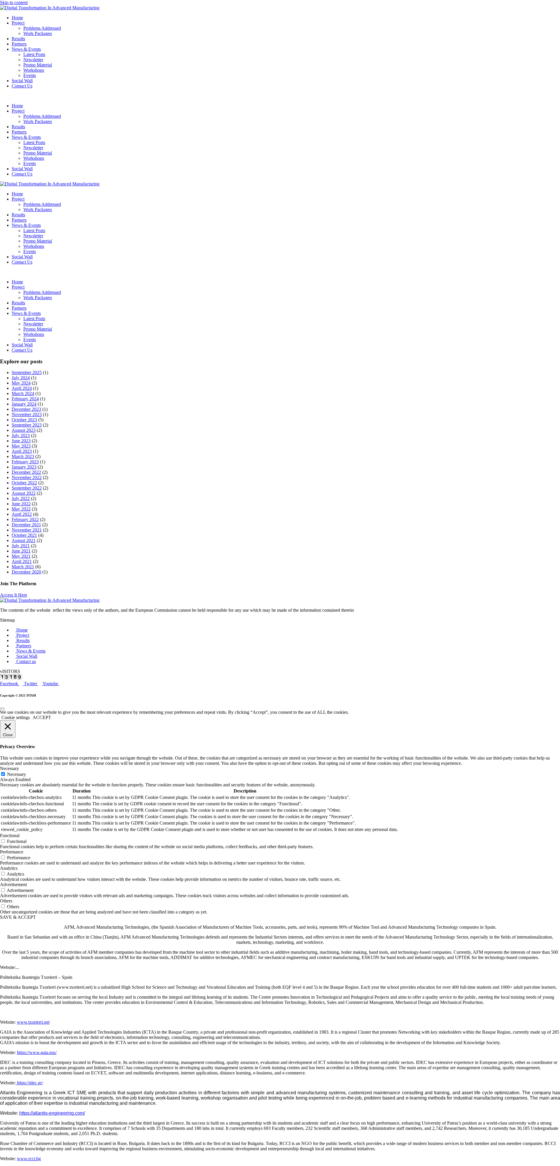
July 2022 (21, 498)
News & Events (26, 49)
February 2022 (25, 519)
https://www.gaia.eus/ (37, 1052)
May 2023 (21, 445)
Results (18, 38)
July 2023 (21, 435)
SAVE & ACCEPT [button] (18, 917)
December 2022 (26, 472)
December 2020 (26, 571)
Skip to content (14, 2)
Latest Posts (34, 54)
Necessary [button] (9, 768)
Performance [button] (11, 851)
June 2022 (21, 503)
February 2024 (25, 398)
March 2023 (23, 456)
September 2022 (27, 487)
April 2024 (22, 388)
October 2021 (24, 535)
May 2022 (21, 508)
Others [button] (6, 900)
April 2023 (22, 451)
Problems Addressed (42, 28)
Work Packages (37, 33)
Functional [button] (10, 835)
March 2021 (23, 566)
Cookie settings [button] (15, 717)
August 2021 (24, 540)
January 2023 (24, 466)
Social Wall (22, 80)
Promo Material (37, 64)
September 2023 (27, 424)
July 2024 (21, 377)
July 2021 (21, 545)
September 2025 (27, 372)
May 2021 (21, 556)
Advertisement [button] (13, 884)
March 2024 (23, 393)
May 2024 (21, 383)
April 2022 (22, 514)
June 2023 (21, 440)
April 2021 (22, 561)
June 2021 (21, 550)
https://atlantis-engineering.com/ (52, 1113)
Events (29, 75)
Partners (19, 43)
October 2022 (24, 482)
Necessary (16, 774)
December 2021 (26, 524)
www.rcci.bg (29, 1158)
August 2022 (24, 493)
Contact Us (22, 85)
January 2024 (24, 403)
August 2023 (24, 430)
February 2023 (25, 461)
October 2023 (24, 419)
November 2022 (27, 477)
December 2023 (26, 409)
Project (18, 22)
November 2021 (27, 529)
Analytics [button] (9, 868)
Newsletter (33, 59)
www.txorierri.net (33, 1022)
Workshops (33, 70)
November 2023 (27, 414)
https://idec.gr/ (29, 1082)
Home (17, 17)
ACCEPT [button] (42, 717)
